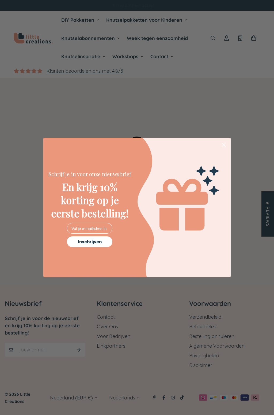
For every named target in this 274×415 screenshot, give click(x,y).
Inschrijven (90, 242)
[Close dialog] (224, 144)
